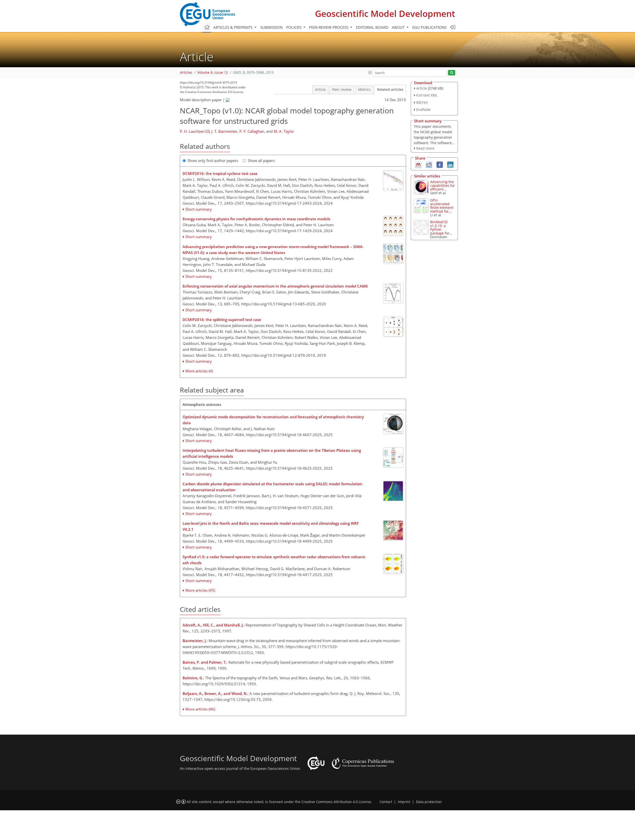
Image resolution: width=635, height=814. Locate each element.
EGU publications (429, 27)
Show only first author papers (213, 160)
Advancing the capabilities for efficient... (442, 185)
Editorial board (372, 27)
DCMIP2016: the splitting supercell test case (222, 319)
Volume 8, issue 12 (212, 72)
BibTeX (422, 102)
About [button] (399, 27)
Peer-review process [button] (329, 27)
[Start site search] (451, 73)
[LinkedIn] (450, 164)
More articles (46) (200, 709)
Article (320, 89)
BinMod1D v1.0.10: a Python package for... (441, 227)
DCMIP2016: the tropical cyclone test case (220, 173)
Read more (425, 148)
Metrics (364, 89)
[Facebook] (439, 164)
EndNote (423, 109)
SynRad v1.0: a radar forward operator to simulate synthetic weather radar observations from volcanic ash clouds (274, 559)
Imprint (404, 802)
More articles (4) (199, 370)
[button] (370, 72)
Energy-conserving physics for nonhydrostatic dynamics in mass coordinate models (256, 218)
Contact (386, 802)
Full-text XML (427, 95)
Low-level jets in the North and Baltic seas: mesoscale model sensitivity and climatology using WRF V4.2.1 (271, 526)
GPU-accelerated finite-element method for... (441, 206)
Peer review (341, 89)
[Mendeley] (418, 164)
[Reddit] (429, 164)
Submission (271, 27)
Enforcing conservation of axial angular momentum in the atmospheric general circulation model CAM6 (275, 286)
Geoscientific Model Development (385, 13)
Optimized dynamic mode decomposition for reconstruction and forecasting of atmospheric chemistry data (273, 419)
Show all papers (261, 160)
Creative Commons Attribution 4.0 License (336, 802)
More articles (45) (200, 590)
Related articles (390, 89)
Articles (186, 72)
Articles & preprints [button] (233, 27)
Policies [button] (294, 27)
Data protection (429, 802)
